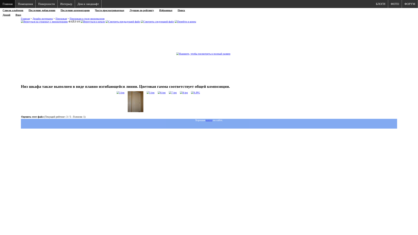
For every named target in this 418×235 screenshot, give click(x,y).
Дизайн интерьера (42, 18)
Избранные (165, 10)
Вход (18, 15)
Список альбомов (13, 10)
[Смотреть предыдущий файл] (123, 21)
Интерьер (66, 4)
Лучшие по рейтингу (141, 10)
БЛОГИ (380, 4)
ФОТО (395, 4)
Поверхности (46, 4)
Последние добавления (42, 10)
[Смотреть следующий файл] (157, 21)
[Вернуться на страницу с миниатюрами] (44, 21)
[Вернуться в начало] (93, 21)
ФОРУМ (409, 4)
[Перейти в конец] (185, 21)
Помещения (25, 4)
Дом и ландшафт (88, 4)
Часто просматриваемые (109, 10)
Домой (6, 15)
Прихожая (61, 18)
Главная (8, 4)
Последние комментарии (75, 10)
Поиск (181, 10)
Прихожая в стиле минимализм (87, 18)
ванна (209, 120)
